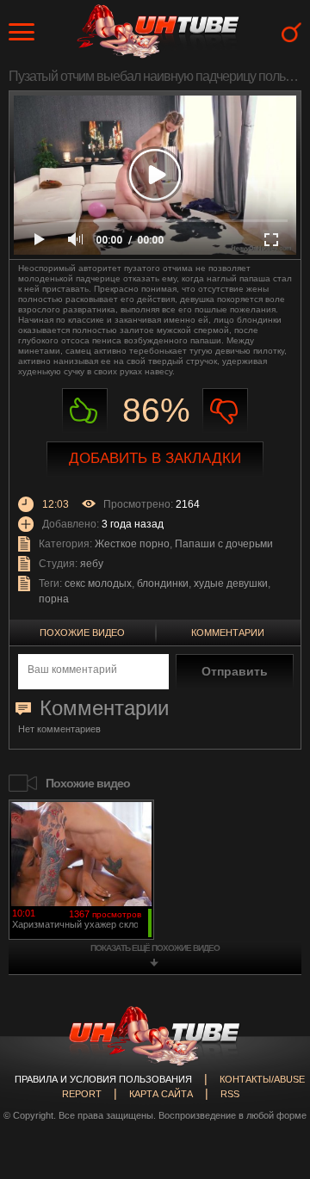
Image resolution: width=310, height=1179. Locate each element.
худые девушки (231, 583)
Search (291, 32)
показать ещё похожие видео (155, 948)
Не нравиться (225, 411)
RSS (229, 1094)
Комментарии (227, 632)
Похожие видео (82, 632)
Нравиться (85, 411)
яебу (91, 564)
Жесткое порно (132, 544)
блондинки (163, 583)
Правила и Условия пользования (103, 1079)
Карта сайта (161, 1094)
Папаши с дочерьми (224, 544)
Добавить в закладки (155, 458)
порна (54, 599)
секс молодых (98, 583)
